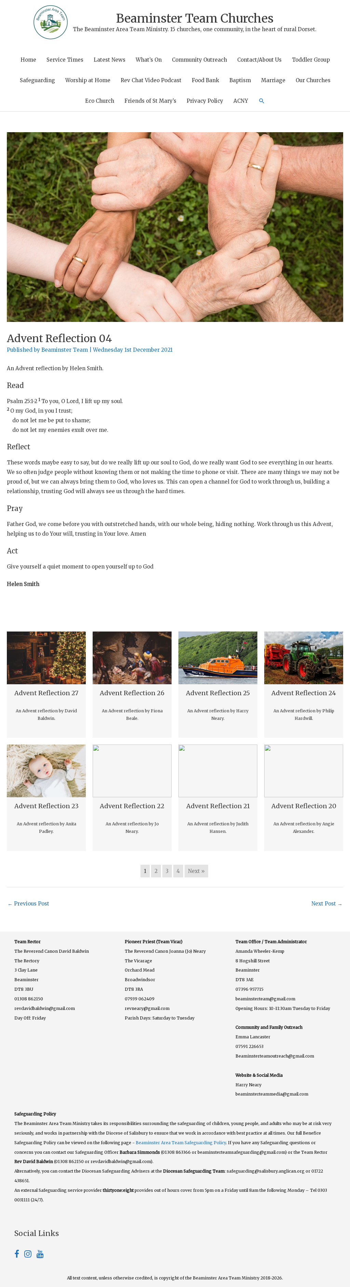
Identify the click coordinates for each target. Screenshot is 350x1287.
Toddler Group (311, 60)
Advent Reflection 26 (132, 693)
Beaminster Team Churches (194, 18)
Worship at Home (87, 80)
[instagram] (30, 1255)
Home (28, 60)
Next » (196, 871)
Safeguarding (37, 80)
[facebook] (19, 1255)
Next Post (326, 903)
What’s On (149, 60)
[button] (261, 101)
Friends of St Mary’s (150, 101)
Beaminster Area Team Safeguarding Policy (181, 1142)
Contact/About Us (259, 60)
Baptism (240, 80)
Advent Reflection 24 (303, 693)
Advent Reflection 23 (46, 806)
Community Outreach (199, 60)
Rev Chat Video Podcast (151, 80)
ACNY (240, 101)
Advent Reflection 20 (303, 806)
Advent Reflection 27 (46, 693)
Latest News (109, 60)
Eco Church (99, 101)
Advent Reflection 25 (218, 693)
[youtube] (40, 1255)
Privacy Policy (205, 101)
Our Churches (313, 80)
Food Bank (205, 80)
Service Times (64, 60)
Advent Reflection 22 (132, 806)
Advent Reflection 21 (218, 806)
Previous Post (28, 903)
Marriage (273, 80)
